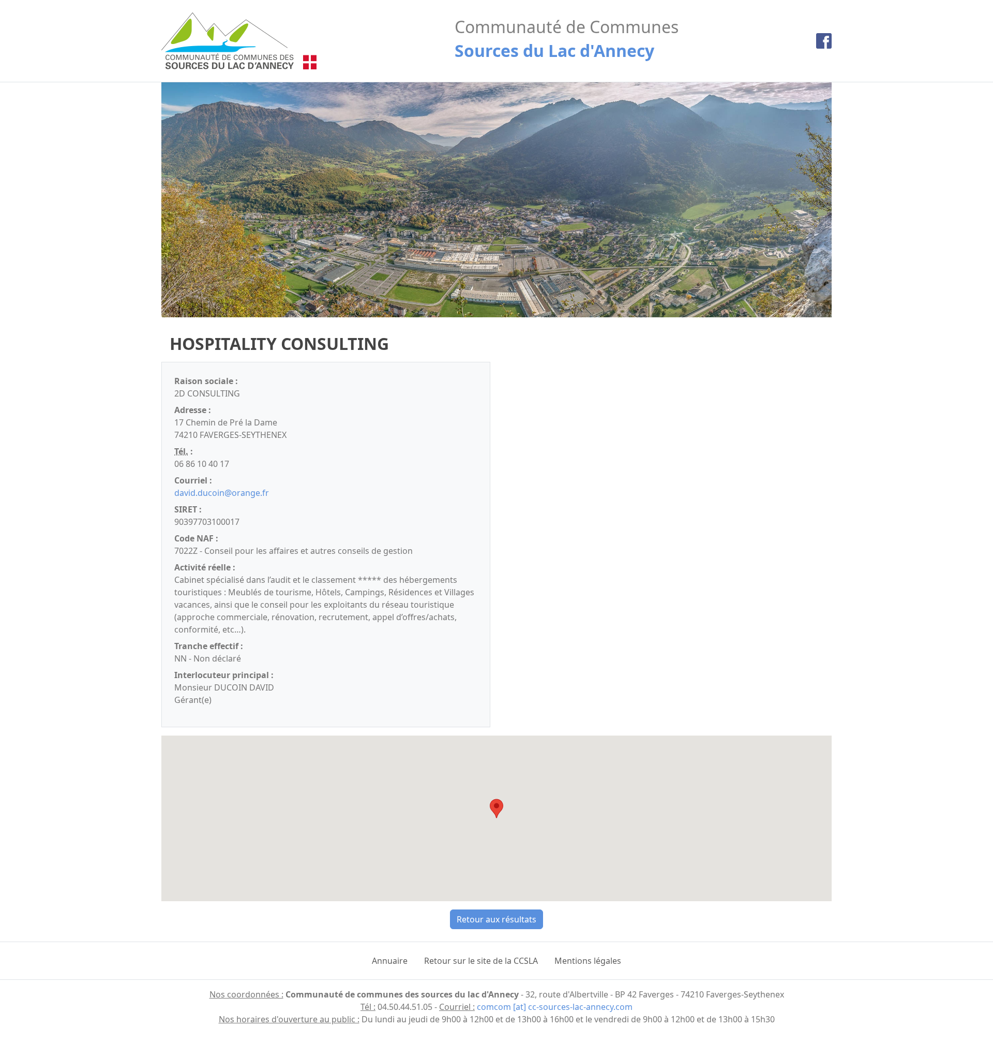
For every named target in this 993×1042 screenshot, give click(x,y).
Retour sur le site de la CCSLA (481, 960)
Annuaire (390, 960)
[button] (496, 808)
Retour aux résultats (496, 919)
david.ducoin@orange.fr (221, 492)
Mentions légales (587, 960)
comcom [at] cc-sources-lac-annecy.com (555, 1006)
